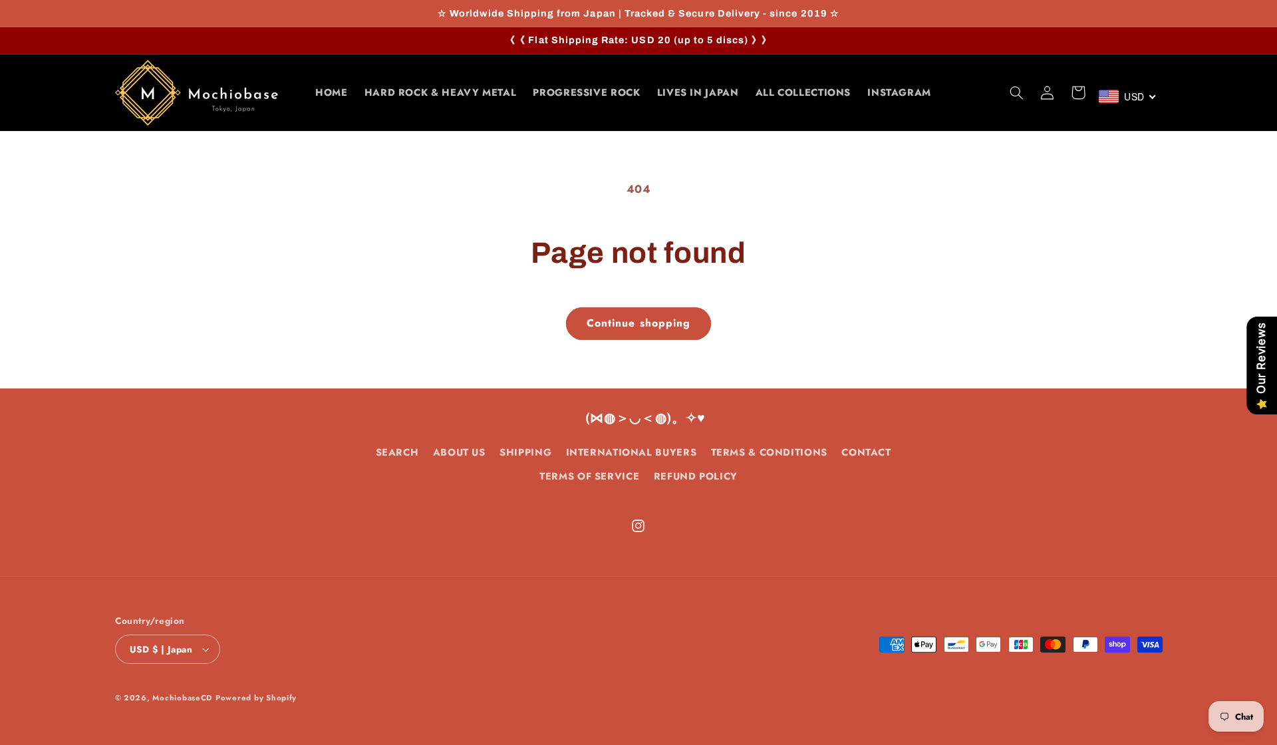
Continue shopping (638, 323)
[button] (1017, 92)
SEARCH (397, 452)
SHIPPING (525, 452)
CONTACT (866, 452)
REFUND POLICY (696, 476)
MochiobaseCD (182, 697)
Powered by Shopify (256, 697)
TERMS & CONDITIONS (769, 452)
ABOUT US (459, 452)
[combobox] (1128, 96)
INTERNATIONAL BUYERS (631, 452)
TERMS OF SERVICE (589, 476)
